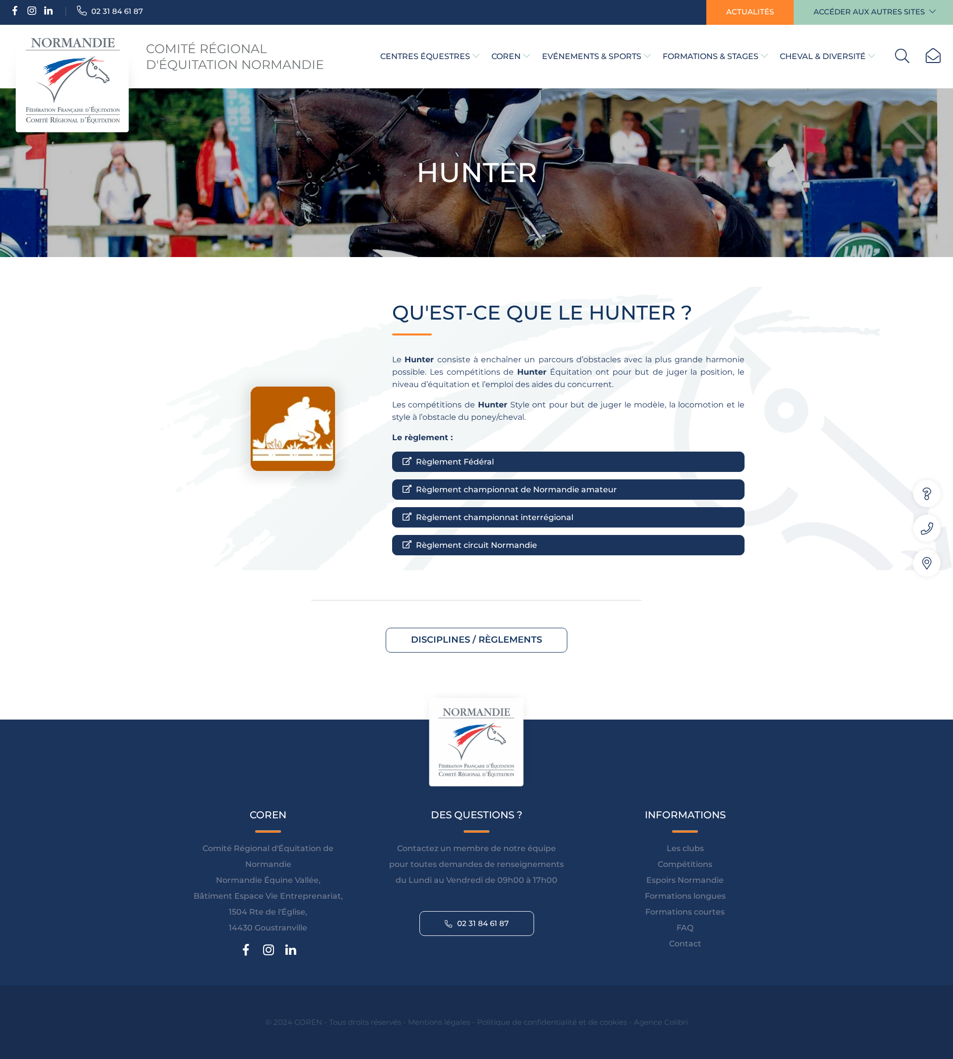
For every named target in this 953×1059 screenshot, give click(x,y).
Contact (685, 943)
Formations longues (685, 896)
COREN (506, 56)
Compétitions (685, 864)
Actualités (750, 11)
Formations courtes (685, 912)
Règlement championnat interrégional (493, 517)
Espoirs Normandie (685, 880)
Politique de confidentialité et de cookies (552, 1022)
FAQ (685, 927)
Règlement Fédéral (454, 461)
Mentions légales (439, 1022)
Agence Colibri (661, 1022)
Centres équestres (425, 56)
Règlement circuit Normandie (475, 545)
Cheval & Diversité (823, 56)
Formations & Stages (710, 56)
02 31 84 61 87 (116, 11)
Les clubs (685, 848)
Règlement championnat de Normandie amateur (515, 489)
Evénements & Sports (591, 56)
